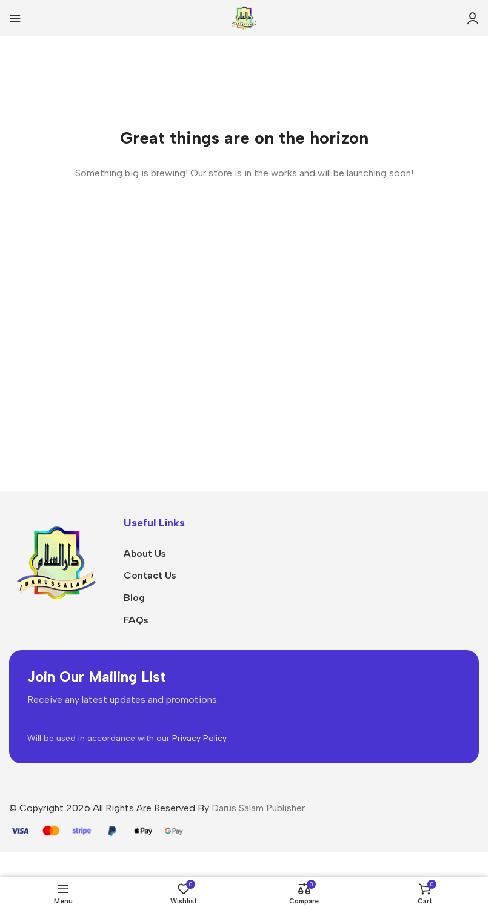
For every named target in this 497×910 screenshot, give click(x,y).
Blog (134, 597)
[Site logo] (244, 17)
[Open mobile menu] (15, 18)
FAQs (136, 620)
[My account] (473, 18)
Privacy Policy (199, 738)
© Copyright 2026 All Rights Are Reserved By (110, 808)
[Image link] (57, 563)
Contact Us (150, 575)
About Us (145, 553)
